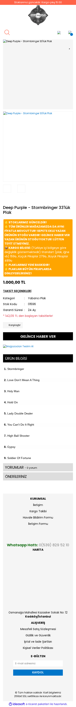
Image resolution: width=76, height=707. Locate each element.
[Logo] (38, 15)
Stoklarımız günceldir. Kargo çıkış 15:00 (38, 2)
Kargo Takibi (38, 511)
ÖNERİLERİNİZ (16, 476)
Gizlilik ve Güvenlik (38, 635)
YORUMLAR (21, 467)
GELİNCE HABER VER (38, 336)
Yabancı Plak (37, 298)
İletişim (38, 505)
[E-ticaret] (37, 704)
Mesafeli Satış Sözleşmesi (38, 629)
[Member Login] (59, 32)
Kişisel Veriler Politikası (38, 648)
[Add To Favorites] (70, 46)
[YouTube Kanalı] (49, 32)
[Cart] (70, 32)
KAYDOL (38, 672)
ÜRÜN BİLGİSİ (16, 358)
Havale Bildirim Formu (38, 517)
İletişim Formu (38, 524)
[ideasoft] (17, 704)
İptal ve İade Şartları (38, 642)
